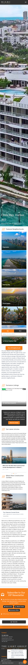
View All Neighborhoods (14, 348)
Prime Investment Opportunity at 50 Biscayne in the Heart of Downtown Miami (13, 466)
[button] (11, 473)
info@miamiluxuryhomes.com (8, 639)
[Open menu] (25, 2)
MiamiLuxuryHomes (7, 660)
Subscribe (14, 621)
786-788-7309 (4, 641)
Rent (20, 330)
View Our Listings (14, 422)
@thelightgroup (6, 659)
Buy (8, 330)
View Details (14, 505)
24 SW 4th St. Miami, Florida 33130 (11, 514)
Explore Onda (17, 223)
